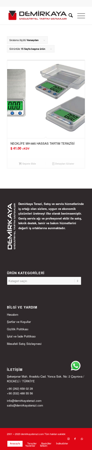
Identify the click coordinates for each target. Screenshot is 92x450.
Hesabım (12, 314)
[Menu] (79, 15)
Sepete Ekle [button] (29, 163)
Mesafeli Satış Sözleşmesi (24, 343)
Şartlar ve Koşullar (19, 322)
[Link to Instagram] (68, 438)
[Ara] (68, 15)
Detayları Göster (64, 163)
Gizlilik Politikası (17, 329)
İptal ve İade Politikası (21, 336)
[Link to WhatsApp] (81, 438)
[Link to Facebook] (75, 438)
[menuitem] (68, 15)
